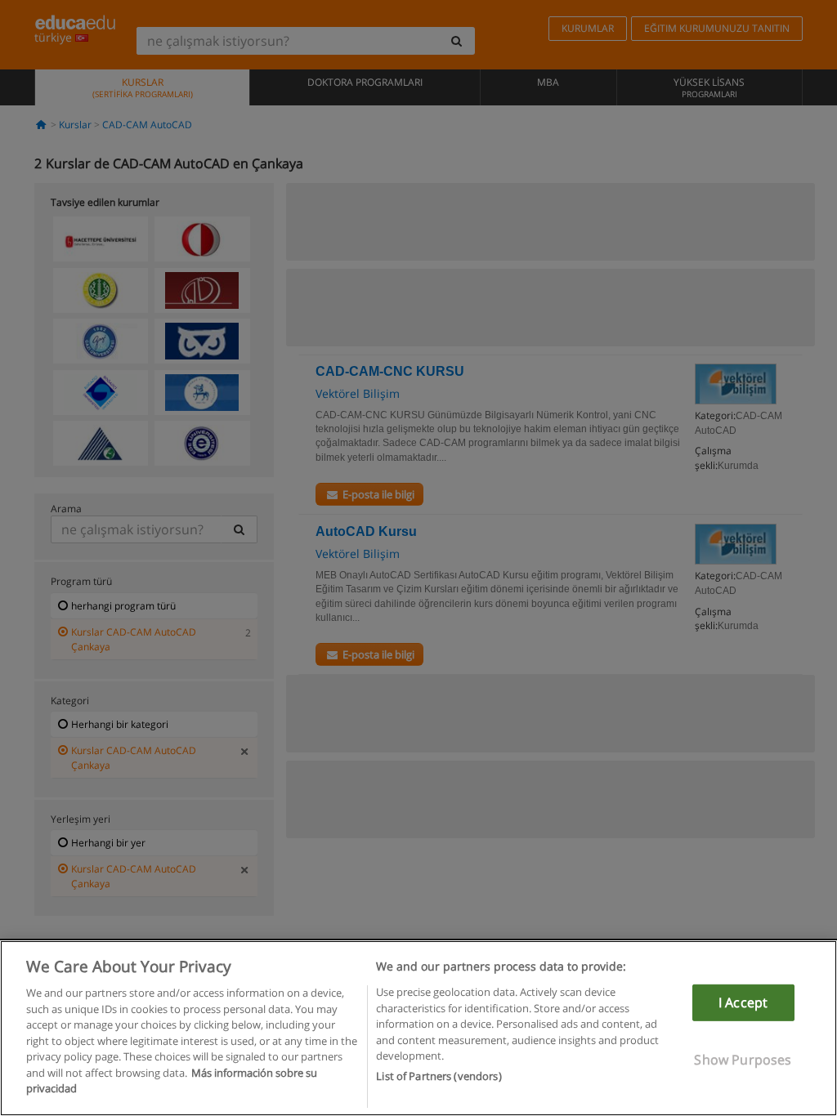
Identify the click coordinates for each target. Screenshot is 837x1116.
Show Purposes (742, 1060)
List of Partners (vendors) (438, 1076)
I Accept (743, 1002)
